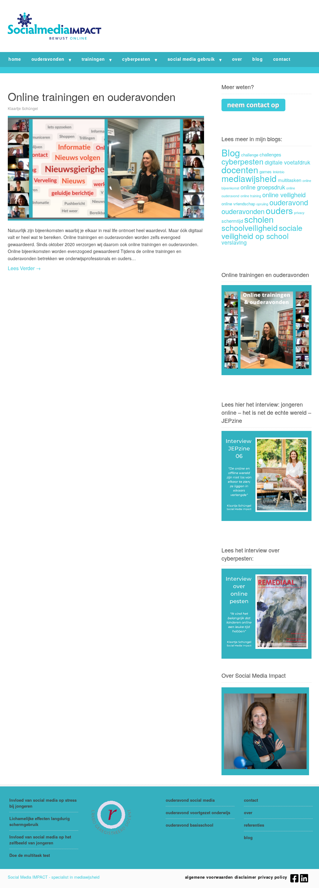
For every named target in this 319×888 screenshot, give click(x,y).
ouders (279, 210)
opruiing (262, 204)
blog (257, 59)
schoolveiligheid (249, 227)
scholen (259, 219)
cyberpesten (136, 59)
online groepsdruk (262, 187)
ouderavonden (47, 59)
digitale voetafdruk (287, 162)
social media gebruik (191, 59)
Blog (230, 152)
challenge (249, 155)
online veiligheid (284, 194)
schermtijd (232, 220)
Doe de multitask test (29, 855)
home (14, 59)
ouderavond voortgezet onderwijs (198, 812)
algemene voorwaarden (209, 877)
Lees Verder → (24, 268)
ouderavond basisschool (189, 825)
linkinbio (278, 171)
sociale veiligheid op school (261, 231)
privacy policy (272, 877)
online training (250, 195)
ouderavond (288, 202)
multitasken (289, 180)
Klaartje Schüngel (23, 108)
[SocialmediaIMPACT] (54, 38)
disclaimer (245, 877)
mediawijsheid (249, 178)
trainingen (93, 59)
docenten (239, 169)
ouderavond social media (190, 800)
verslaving (234, 242)
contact (282, 59)
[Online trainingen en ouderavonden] (106, 168)
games (265, 171)
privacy (299, 212)
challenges (270, 154)
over (237, 59)
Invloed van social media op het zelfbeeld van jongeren (40, 840)
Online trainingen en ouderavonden (91, 96)
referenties (254, 825)
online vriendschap (238, 204)
